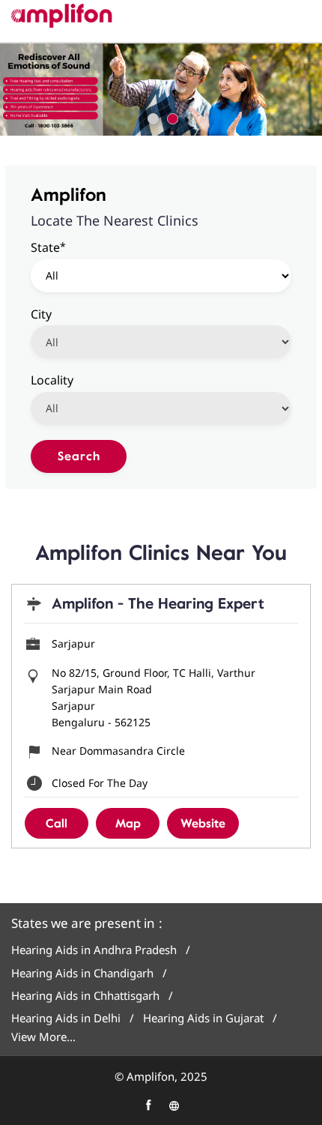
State (48, 247)
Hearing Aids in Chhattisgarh (85, 995)
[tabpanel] (161, 89)
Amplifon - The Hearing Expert (158, 603)
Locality (52, 379)
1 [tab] (151, 117)
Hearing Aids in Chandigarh (82, 973)
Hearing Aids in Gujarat (203, 1018)
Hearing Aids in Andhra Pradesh (94, 950)
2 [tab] (170, 117)
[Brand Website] (173, 1105)
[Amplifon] (61, 16)
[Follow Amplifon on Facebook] (148, 1105)
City (41, 313)
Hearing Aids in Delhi (66, 1018)
